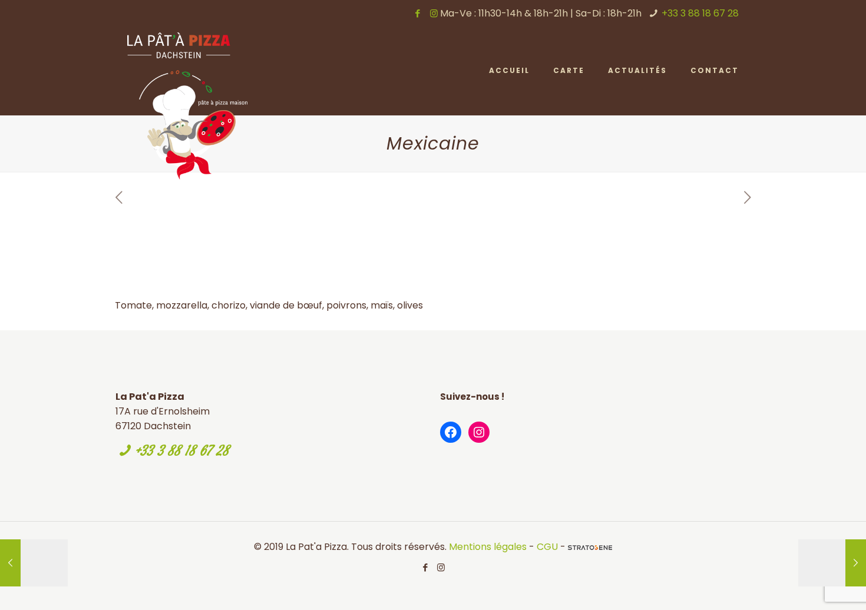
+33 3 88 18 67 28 (700, 13)
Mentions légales (488, 546)
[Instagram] (434, 13)
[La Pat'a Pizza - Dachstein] (187, 105)
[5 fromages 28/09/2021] (832, 562)
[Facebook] (418, 13)
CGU (547, 546)
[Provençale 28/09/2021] (34, 562)
